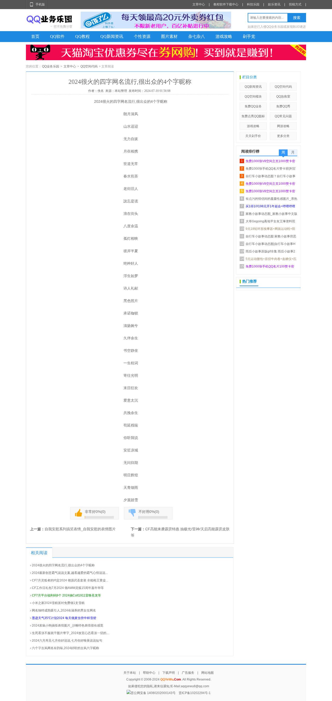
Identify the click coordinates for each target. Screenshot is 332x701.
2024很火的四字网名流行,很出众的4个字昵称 (63, 565)
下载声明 (168, 673)
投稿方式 (295, 4)
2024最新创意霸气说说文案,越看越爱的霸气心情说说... (70, 573)
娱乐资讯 (274, 4)
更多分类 (283, 136)
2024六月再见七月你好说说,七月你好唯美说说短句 (67, 640)
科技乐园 (253, 4)
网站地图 (207, 673)
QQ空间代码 (89, 66)
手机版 (40, 4)
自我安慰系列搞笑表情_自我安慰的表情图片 (80, 529)
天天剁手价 (253, 136)
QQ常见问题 (283, 116)
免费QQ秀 (283, 106)
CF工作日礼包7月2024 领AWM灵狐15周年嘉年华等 (68, 588)
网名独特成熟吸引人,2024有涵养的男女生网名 (64, 610)
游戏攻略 (224, 36)
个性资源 (142, 36)
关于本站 (129, 673)
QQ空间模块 (253, 96)
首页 (35, 36)
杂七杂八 (196, 36)
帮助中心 (149, 673)
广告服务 (188, 673)
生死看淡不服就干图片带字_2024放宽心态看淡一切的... (70, 633)
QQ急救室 (283, 96)
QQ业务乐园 (50, 66)
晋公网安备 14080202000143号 (153, 693)
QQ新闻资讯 (111, 36)
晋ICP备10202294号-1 (195, 693)
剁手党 (249, 36)
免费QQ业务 (253, 106)
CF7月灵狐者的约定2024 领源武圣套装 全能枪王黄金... (70, 580)
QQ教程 (82, 36)
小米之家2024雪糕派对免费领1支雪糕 (58, 603)
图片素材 (169, 36)
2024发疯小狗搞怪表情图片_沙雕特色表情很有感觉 (67, 625)
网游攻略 (283, 126)
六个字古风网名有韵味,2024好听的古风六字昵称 (65, 648)
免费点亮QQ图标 (253, 116)
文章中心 (198, 4)
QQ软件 (57, 36)
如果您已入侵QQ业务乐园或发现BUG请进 (277, 27)
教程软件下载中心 (225, 4)
